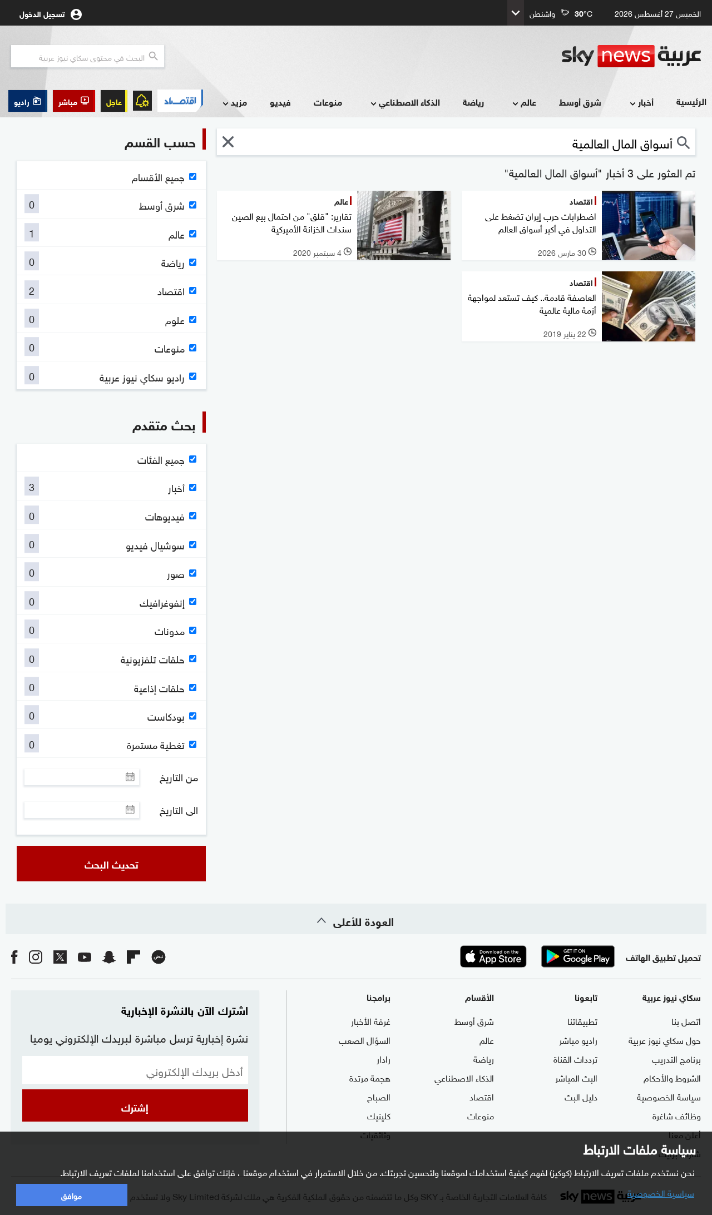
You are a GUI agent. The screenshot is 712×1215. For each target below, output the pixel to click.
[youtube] (84, 956)
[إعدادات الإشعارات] (142, 101)
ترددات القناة (575, 1058)
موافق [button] (71, 1195)
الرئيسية (691, 101)
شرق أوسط (580, 101)
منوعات (328, 101)
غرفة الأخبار (370, 1020)
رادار (383, 1058)
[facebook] (14, 956)
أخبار (646, 101)
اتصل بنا (686, 1020)
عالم (528, 101)
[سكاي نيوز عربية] (631, 56)
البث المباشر (576, 1077)
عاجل (114, 101)
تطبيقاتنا (582, 1020)
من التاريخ (179, 777)
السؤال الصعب (364, 1039)
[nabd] (158, 956)
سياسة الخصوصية (669, 1096)
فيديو (280, 101)
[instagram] (35, 956)
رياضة (473, 101)
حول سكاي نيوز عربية (665, 1039)
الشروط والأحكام (672, 1077)
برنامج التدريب (676, 1058)
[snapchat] (109, 956)
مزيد (239, 101)
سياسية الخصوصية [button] (660, 1192)
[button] (74, 101)
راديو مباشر (578, 1039)
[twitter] (60, 956)
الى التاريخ (179, 809)
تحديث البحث (112, 863)
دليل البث (581, 1096)
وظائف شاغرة (676, 1115)
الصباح (378, 1096)
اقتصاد (481, 1096)
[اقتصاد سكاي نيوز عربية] (180, 101)
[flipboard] (133, 956)
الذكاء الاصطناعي (409, 101)
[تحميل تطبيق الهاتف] (536, 956)
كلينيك (378, 1115)
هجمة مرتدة (369, 1077)
